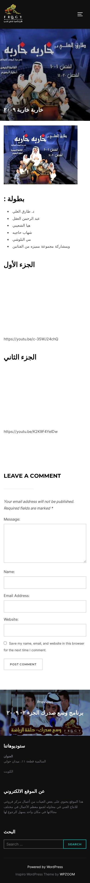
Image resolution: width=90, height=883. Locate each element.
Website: (11, 619)
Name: (9, 571)
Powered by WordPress (45, 867)
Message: (12, 519)
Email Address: (17, 595)
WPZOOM (67, 874)
